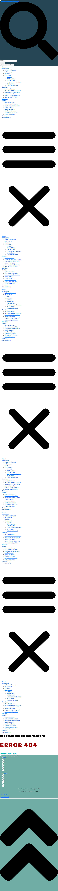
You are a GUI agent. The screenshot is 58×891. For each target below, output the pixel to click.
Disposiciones (10, 84)
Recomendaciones (9, 102)
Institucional (5, 68)
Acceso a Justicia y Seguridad (12, 95)
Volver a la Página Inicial (8, 754)
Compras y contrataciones (14, 82)
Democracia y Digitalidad (11, 97)
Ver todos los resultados (7, 65)
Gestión (4, 100)
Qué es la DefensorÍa (10, 70)
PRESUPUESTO (11, 80)
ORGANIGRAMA (11, 78)
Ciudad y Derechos (10, 114)
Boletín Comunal (9, 107)
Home (4, 67)
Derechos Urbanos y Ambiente (13, 90)
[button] (29, 177)
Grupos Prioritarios (10, 94)
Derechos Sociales (9, 89)
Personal (9, 77)
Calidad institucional (12, 85)
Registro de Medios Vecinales (12, 106)
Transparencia (8, 75)
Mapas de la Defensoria (11, 112)
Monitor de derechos (10, 111)
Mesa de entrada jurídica (11, 104)
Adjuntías (7, 73)
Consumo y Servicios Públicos (12, 92)
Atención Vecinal (6, 117)
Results (2, 63)
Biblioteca (4, 99)
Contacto (4, 116)
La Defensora (8, 72)
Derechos (4, 87)
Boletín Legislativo (9, 109)
